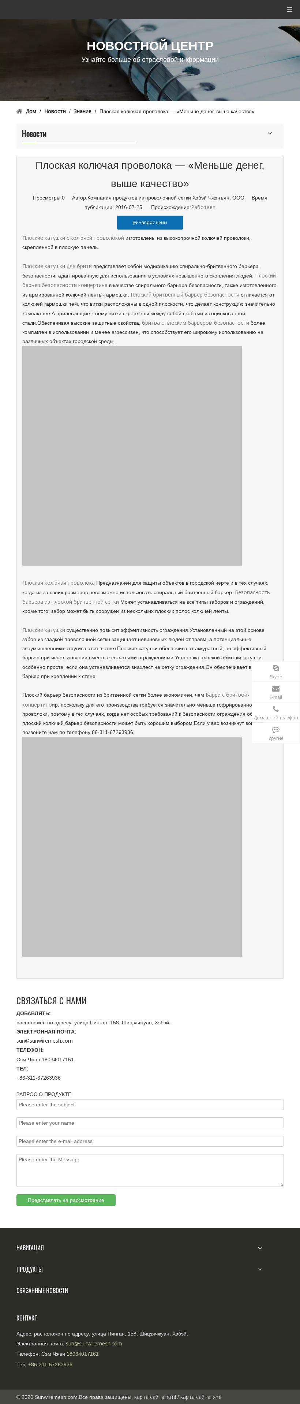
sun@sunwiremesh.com (44, 1040)
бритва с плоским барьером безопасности (195, 322)
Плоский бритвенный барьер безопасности (186, 294)
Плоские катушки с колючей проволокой (73, 237)
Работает (203, 207)
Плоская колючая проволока (59, 582)
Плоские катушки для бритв (57, 265)
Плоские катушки (43, 629)
